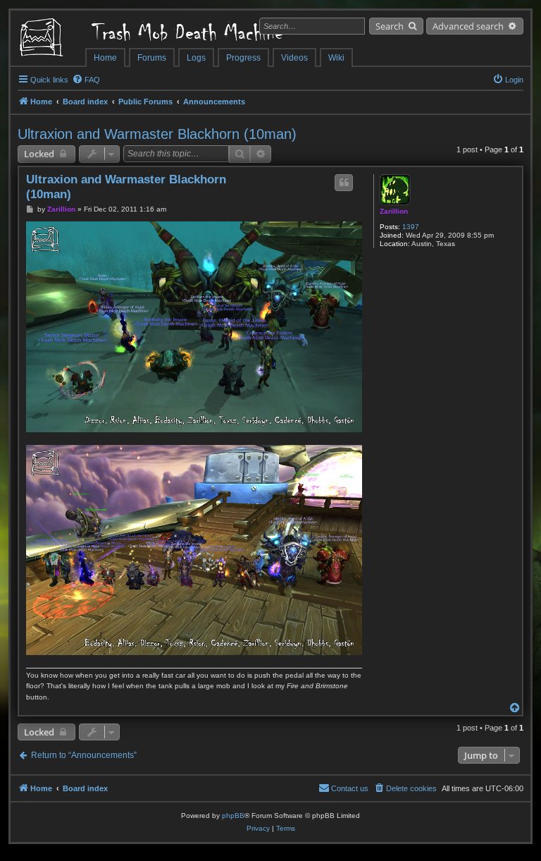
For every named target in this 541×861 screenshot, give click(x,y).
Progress (243, 58)
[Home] (48, 39)
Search (389, 26)
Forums (151, 58)
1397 (410, 227)
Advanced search (468, 26)
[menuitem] (86, 79)
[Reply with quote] (344, 182)
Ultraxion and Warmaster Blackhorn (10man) (157, 134)
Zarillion (394, 211)
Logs (196, 58)
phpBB (233, 815)
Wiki (336, 58)
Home (105, 58)
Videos (294, 58)
